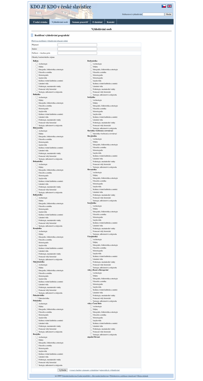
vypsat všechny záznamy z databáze (83, 370)
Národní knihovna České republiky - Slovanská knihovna (85, 375)
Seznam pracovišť (80, 22)
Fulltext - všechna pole (41, 53)
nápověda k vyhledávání (110, 370)
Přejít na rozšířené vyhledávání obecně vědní (50, 40)
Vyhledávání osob (60, 22)
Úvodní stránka (40, 22)
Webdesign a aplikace (119, 375)
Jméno (34, 48)
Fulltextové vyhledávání (132, 14)
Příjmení (35, 44)
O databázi (97, 22)
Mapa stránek (142, 375)
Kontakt (110, 22)
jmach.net (132, 375)
